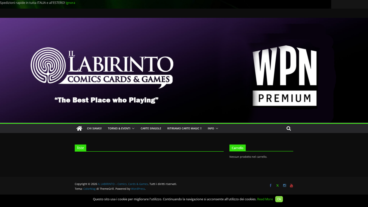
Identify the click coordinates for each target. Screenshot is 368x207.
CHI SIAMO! (94, 128)
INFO (211, 128)
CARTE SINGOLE (151, 128)
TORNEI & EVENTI (119, 128)
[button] (132, 128)
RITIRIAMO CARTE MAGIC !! (184, 128)
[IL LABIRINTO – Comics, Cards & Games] (184, 20)
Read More (265, 199)
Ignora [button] (70, 3)
